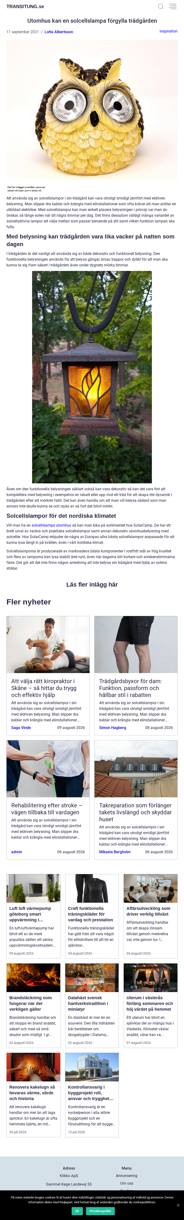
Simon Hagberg (112, 727)
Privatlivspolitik (100, 1211)
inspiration (169, 31)
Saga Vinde (21, 727)
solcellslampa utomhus (51, 525)
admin (16, 852)
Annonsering (126, 1175)
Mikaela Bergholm (115, 852)
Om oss (126, 1183)
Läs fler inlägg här (92, 584)
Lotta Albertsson (59, 32)
